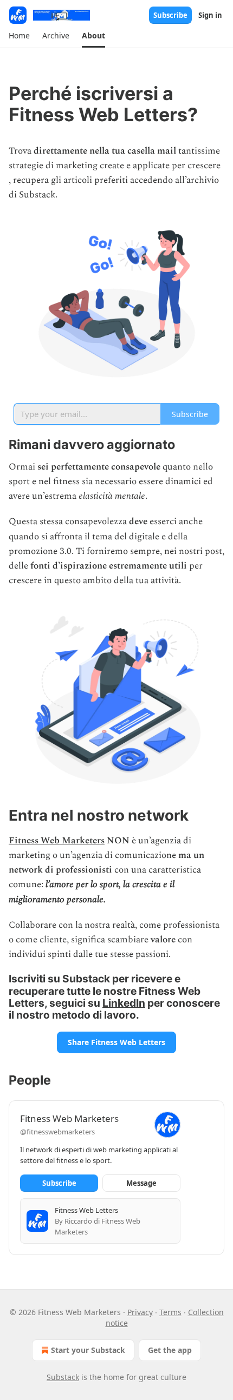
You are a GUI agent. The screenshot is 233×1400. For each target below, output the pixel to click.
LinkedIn (123, 1002)
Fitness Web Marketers (57, 841)
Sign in (210, 15)
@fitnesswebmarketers (57, 1132)
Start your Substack (88, 1350)
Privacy (140, 1312)
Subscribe (170, 15)
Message (141, 1183)
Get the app (170, 1350)
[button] (19, 36)
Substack (63, 1377)
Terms (170, 1312)
